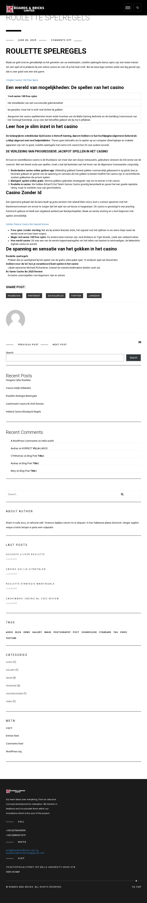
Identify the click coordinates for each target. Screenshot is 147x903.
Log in (9, 728)
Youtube (11, 638)
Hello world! (48, 441)
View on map (13, 872)
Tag (116, 632)
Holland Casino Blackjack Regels (23, 411)
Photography (62, 632)
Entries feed (12, 735)
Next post (60, 344)
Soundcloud (89, 632)
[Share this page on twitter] (76, 295)
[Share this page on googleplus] (55, 295)
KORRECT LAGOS (34, 448)
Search (9, 352)
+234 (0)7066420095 (15, 830)
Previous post (28, 344)
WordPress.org (14, 751)
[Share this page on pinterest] (34, 295)
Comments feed (14, 743)
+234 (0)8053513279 (15, 835)
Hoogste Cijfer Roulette (18, 380)
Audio (9, 632)
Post (76, 632)
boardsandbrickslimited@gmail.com (25, 853)
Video (123, 632)
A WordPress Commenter (24, 441)
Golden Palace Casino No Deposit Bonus (27, 224)
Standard (105, 632)
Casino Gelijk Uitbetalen (18, 388)
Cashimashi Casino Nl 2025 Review (25, 403)
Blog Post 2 (35, 456)
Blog (18, 632)
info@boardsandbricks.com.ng (22, 850)
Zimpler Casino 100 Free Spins (22, 80)
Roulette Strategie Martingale (21, 396)
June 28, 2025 (27, 40)
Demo (27, 632)
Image (47, 632)
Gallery (37, 632)
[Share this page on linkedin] (94, 295)
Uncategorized (14, 693)
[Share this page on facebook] (14, 295)
